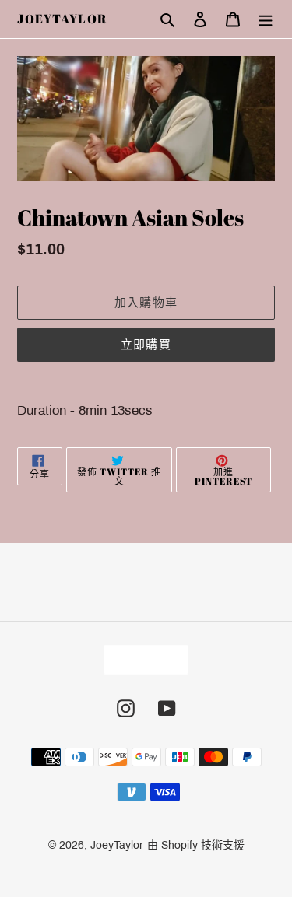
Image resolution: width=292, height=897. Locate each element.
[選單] (265, 19)
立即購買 (146, 344)
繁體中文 (141, 659)
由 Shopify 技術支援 (196, 845)
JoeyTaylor (62, 19)
